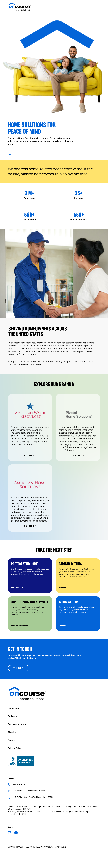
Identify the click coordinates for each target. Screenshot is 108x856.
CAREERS (62, 626)
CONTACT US (18, 668)
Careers (12, 740)
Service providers (17, 724)
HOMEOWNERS (17, 588)
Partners (12, 716)
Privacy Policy (15, 748)
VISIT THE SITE (30, 456)
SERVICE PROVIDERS (19, 626)
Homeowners (15, 708)
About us (12, 732)
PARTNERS (63, 588)
